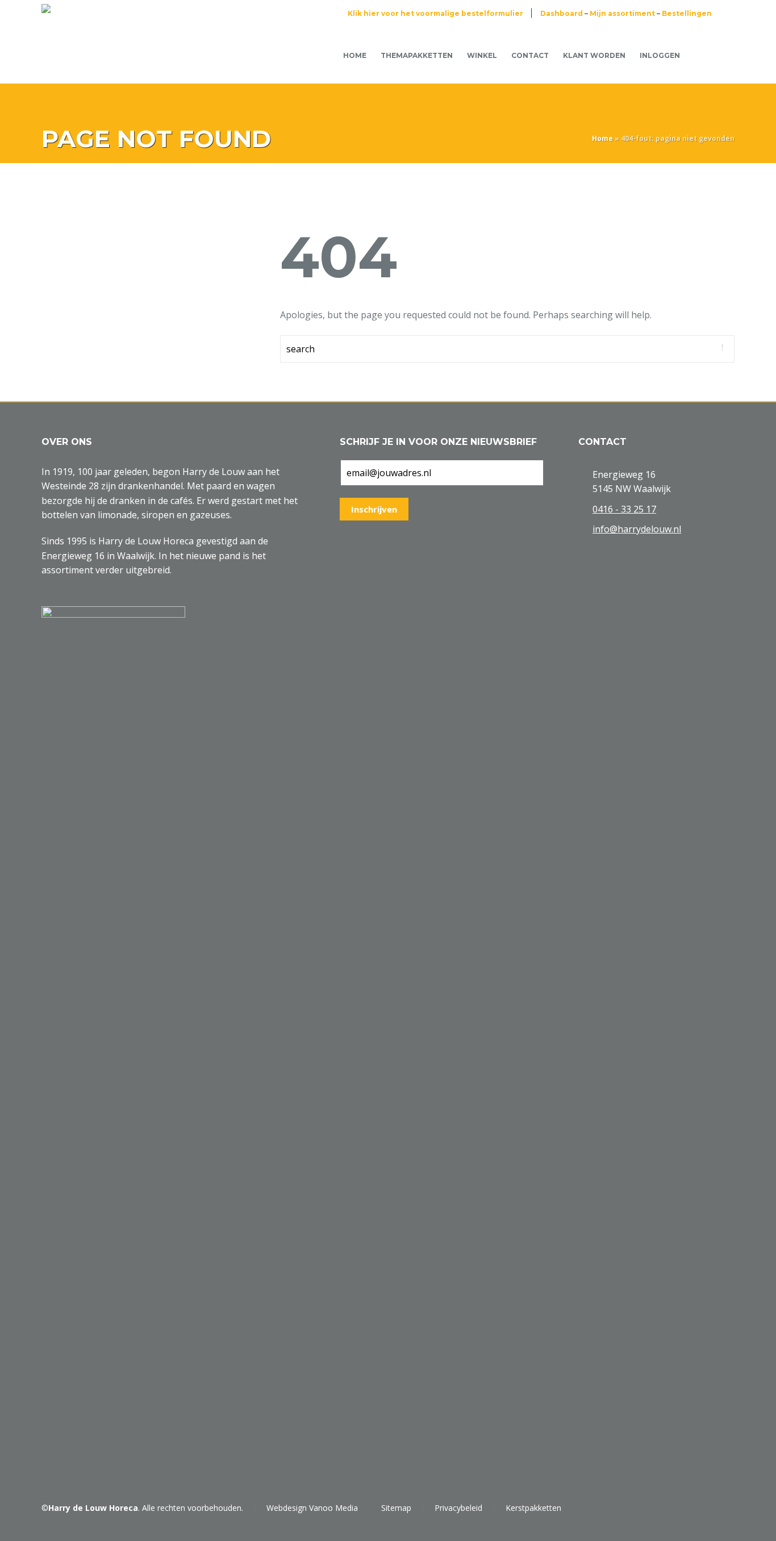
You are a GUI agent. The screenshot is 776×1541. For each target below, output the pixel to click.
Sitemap (396, 1507)
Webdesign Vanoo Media (312, 1507)
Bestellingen (687, 13)
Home (602, 138)
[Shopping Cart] (705, 54)
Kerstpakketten (533, 1507)
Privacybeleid (458, 1507)
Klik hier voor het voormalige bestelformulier (435, 13)
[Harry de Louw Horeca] (79, 55)
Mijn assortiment (622, 13)
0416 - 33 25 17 (624, 509)
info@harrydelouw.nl (637, 529)
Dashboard (561, 13)
